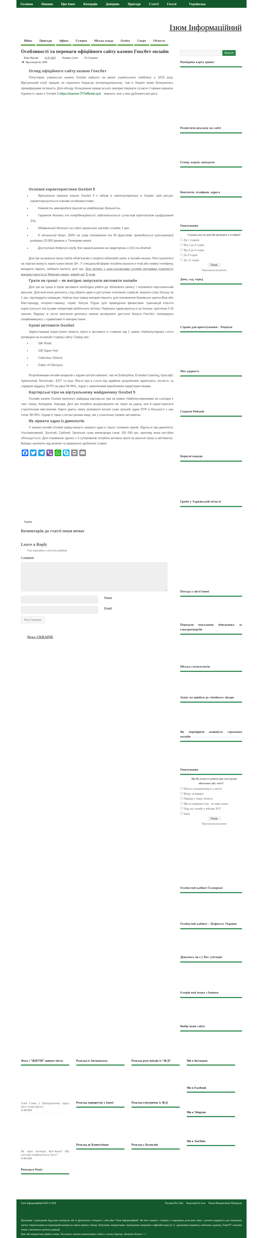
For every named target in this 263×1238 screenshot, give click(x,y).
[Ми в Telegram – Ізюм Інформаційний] (211, 1128)
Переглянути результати (214, 270)
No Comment (91, 57)
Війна (28, 40)
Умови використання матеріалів (225, 1203)
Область (159, 40)
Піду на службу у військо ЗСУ (202, 808)
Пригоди (134, 4)
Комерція (90, 4)
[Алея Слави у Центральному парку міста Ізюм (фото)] (52, 1099)
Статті (154, 4)
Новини (47, 4)
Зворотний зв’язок (195, 1203)
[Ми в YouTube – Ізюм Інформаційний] (211, 1155)
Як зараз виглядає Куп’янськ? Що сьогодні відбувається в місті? (45, 1153)
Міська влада (103, 40)
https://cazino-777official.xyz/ (80, 93)
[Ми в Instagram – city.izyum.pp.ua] (211, 1075)
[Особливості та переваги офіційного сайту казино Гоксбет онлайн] (23, 535)
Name (108, 598)
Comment (27, 558)
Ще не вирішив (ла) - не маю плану (206, 803)
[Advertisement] (97, 489)
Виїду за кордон (194, 793)
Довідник (112, 4)
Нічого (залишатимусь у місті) (203, 788)
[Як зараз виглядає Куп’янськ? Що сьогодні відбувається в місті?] (52, 1147)
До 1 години (191, 240)
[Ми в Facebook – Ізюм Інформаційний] (211, 1101)
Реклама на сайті (174, 1203)
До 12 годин (191, 260)
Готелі (171, 4)
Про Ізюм (68, 4)
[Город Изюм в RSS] (131, 1211)
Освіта (125, 40)
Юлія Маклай (31, 57)
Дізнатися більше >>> (135, 1234)
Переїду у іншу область (198, 798)
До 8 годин (191, 255)
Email (108, 608)
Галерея (81, 40)
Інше (187, 813)
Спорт (141, 40)
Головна (27, 4)
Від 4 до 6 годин (194, 250)
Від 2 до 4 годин (194, 245)
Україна (28, 521)
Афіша (63, 40)
